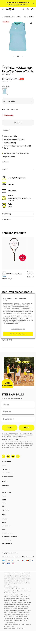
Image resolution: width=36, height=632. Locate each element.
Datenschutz (7, 323)
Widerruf (4, 466)
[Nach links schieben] (13, 56)
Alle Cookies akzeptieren (18, 334)
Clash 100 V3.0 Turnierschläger (12, 274)
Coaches (4, 503)
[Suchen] (23, 9)
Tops (25, 16)
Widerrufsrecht (30, 556)
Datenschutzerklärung (8, 556)
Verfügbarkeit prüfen (8, 156)
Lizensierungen (6, 469)
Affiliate (4, 496)
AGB (23, 556)
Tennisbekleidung (8, 16)
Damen (18, 16)
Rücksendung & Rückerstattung (10, 536)
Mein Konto (5, 519)
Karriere (4, 499)
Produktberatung (6, 540)
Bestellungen (5, 489)
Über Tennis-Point (6, 526)
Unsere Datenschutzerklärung (10, 439)
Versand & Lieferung (7, 533)
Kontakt (4, 522)
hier (23, 320)
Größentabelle (5, 130)
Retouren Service (6, 492)
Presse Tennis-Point (7, 543)
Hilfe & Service (5, 485)
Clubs (3, 506)
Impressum (18, 556)
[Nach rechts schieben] (22, 56)
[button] (2, 9)
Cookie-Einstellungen (7, 476)
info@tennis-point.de (26, 435)
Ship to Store (5, 510)
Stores (3, 529)
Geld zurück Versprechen (8, 473)
